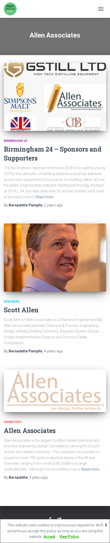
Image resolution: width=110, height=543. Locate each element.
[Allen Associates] (55, 390)
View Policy (69, 537)
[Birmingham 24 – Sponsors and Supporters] (55, 97)
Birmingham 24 (15, 141)
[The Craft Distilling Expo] (12, 9)
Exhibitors (12, 422)
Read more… (46, 197)
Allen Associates (30, 430)
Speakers (12, 301)
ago (53, 205)
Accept (49, 537)
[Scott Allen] (55, 258)
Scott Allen (21, 310)
